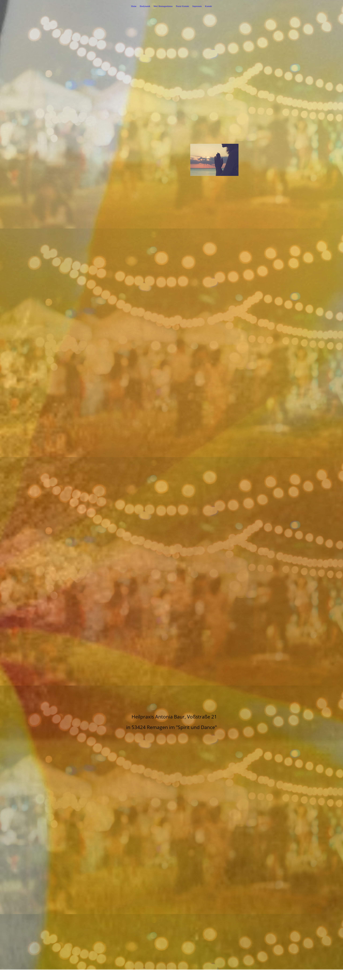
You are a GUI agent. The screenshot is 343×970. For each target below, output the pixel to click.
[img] (171, 485)
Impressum (197, 6)
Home (133, 6)
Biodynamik (145, 6)
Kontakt (208, 6)
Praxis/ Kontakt (182, 6)
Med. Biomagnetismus (163, 6)
